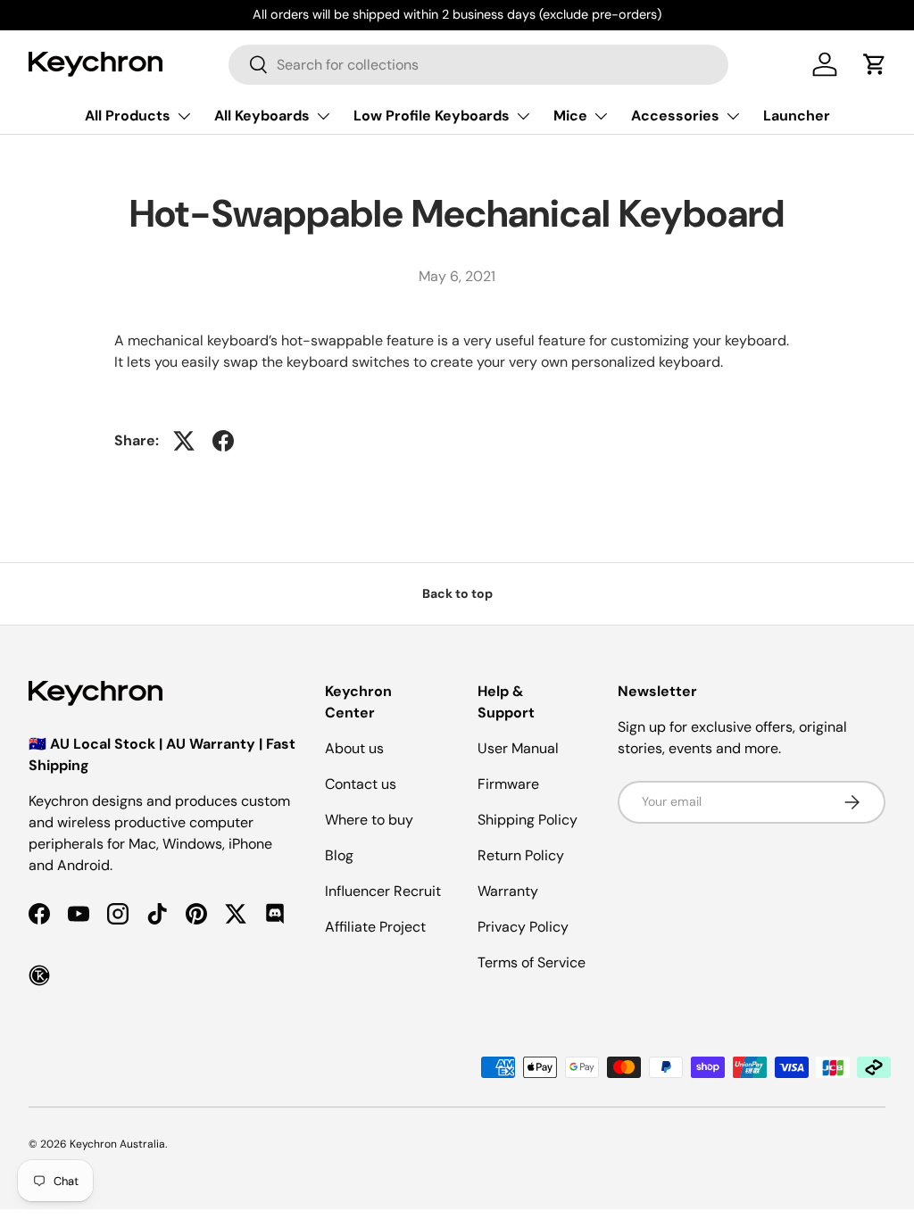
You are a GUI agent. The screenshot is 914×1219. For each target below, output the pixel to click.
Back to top (457, 593)
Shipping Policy (527, 819)
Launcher (796, 115)
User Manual (518, 748)
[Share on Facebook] (223, 440)
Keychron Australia (117, 1144)
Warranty (508, 891)
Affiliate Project (375, 926)
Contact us (360, 784)
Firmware (508, 784)
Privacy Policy (523, 926)
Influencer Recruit (383, 891)
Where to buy (369, 819)
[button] (874, 64)
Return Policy (521, 855)
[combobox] (478, 65)
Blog (339, 855)
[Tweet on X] (184, 440)
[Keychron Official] (39, 975)
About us (354, 748)
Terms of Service (532, 962)
